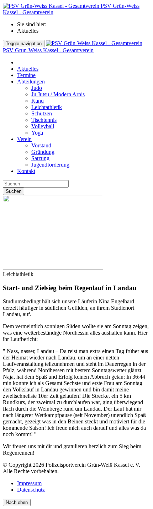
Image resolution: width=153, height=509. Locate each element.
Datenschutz (31, 490)
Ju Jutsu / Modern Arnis (58, 94)
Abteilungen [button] (31, 81)
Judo (36, 88)
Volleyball (42, 126)
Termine (26, 75)
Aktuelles (27, 69)
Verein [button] (24, 139)
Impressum (29, 483)
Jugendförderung (50, 165)
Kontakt (26, 171)
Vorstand (41, 145)
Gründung (42, 152)
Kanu (37, 101)
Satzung (40, 158)
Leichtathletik (46, 107)
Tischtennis (44, 120)
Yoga (37, 133)
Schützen (41, 113)
